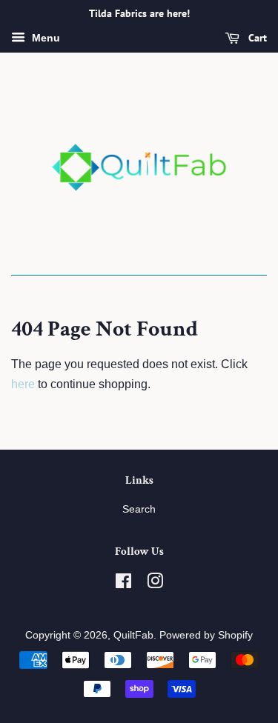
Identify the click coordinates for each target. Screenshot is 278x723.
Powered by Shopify (206, 635)
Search (139, 509)
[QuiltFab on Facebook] (123, 584)
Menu (44, 38)
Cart (256, 37)
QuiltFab (133, 635)
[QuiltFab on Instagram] (155, 584)
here (23, 384)
